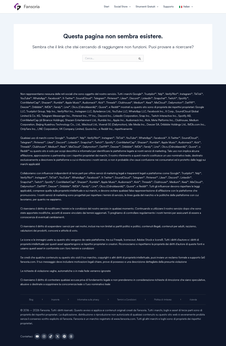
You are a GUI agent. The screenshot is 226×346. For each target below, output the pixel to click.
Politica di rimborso (163, 299)
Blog (31, 299)
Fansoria (32, 6)
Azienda (193, 299)
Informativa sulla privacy (88, 299)
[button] (129, 6)
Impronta (55, 299)
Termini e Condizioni (126, 299)
